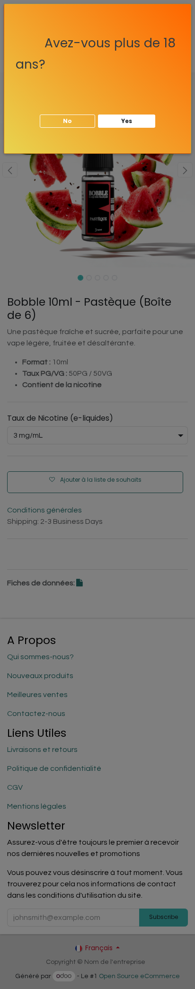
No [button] (67, 121)
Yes (126, 121)
